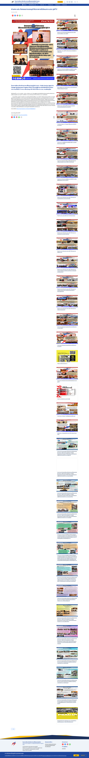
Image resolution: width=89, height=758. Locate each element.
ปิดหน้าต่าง (83, 755)
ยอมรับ (76, 755)
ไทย (75, 2)
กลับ (13, 729)
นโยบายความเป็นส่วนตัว (46, 755)
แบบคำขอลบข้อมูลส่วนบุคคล (50, 745)
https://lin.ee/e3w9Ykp (23, 115)
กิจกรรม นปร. (50, 4)
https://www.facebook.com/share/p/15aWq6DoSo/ (26, 108)
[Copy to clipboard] (22, 15)
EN (77, 2)
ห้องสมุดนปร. (57, 4)
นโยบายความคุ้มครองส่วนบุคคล (50, 744)
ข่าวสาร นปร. (64, 4)
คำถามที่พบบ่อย (48, 746)
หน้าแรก (25, 4)
